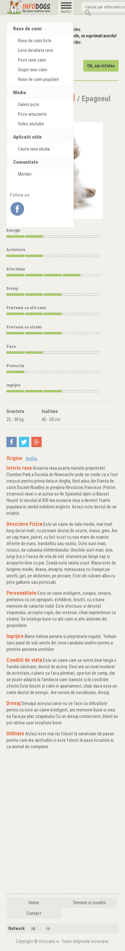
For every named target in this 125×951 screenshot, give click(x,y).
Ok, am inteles (101, 65)
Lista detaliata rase (35, 50)
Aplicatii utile (27, 137)
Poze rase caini (32, 60)
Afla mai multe (44, 51)
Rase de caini (27, 29)
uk (33, 928)
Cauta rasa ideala (34, 149)
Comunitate (25, 162)
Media (19, 92)
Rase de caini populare (38, 79)
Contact (34, 913)
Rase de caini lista (34, 40)
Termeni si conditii (89, 902)
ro (48, 928)
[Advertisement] (62, 822)
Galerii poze (28, 104)
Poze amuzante (32, 114)
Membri (24, 174)
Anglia (31, 458)
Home (34, 902)
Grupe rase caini (32, 69)
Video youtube (31, 123)
